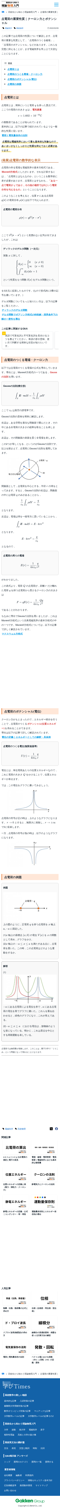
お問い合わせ (10, 1490)
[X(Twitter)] (51, 1129)
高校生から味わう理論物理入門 (22, 11)
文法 (6, 1448)
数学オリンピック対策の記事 (17, 1411)
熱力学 (22, 1429)
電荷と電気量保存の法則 (14, 135)
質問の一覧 (36, 1461)
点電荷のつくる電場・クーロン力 (24, 74)
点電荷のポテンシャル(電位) (22, 79)
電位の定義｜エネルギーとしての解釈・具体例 (26, 737)
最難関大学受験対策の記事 (16, 1405)
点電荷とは (13, 69)
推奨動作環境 (26, 1485)
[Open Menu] (56, 4)
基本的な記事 (10, 1400)
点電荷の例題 (14, 84)
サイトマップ (42, 1485)
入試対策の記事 (27, 1400)
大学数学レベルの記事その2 (41, 1416)
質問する (49, 1461)
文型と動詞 (24, 1448)
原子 (42, 1429)
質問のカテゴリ (21, 1461)
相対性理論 (9, 1434)
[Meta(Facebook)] (56, 1129)
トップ (7, 1461)
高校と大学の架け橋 (27, 1434)
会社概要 (8, 1475)
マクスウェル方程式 (12, 633)
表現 (14, 1448)
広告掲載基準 (10, 1485)
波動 (14, 1429)
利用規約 (29, 1475)
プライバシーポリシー (14, 1480)
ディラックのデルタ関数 (14, 310)
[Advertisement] (30, 671)
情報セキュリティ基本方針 (40, 1480)
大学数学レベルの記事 (14, 1416)
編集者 (19, 1475)
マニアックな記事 (42, 1411)
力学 (6, 1429)
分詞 (42, 1448)
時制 (35, 1448)
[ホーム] (2, 11)
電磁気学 (33, 1429)
